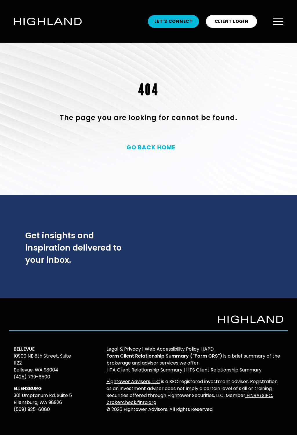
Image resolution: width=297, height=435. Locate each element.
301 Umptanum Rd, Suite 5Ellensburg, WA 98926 (43, 399)
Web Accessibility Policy (172, 349)
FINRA (253, 395)
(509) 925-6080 (32, 409)
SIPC (267, 395)
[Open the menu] (278, 22)
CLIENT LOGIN (232, 21)
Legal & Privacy (123, 349)
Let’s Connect (173, 21)
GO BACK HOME (150, 147)
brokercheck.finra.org (131, 402)
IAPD (208, 349)
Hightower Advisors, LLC (133, 381)
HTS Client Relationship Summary (224, 370)
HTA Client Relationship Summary (144, 370)
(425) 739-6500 (32, 377)
